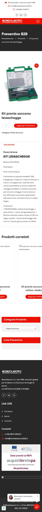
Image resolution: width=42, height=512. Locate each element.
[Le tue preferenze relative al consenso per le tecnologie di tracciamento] (4, 508)
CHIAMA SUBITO (22, 9)
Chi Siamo (8, 411)
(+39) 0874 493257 (13, 434)
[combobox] (21, 327)
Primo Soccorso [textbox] (20, 328)
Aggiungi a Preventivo (26, 126)
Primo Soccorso (16, 132)
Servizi (7, 416)
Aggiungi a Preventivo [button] (25, 297)
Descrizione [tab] (9, 145)
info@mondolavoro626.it (21, 6)
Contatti (8, 421)
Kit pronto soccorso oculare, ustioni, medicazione (25, 289)
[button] (36, 65)
